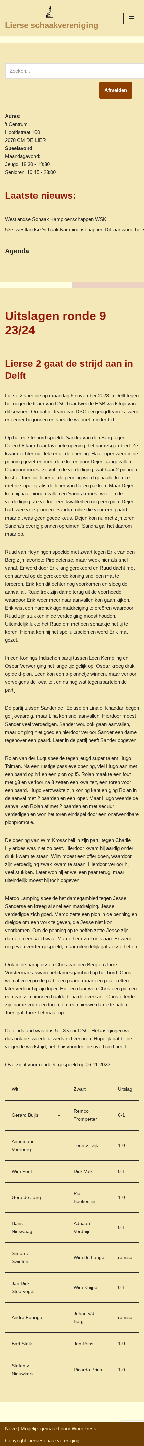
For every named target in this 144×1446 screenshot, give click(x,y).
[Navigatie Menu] (131, 18)
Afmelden (115, 90)
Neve (11, 1428)
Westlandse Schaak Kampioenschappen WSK (55, 219)
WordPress (84, 1428)
